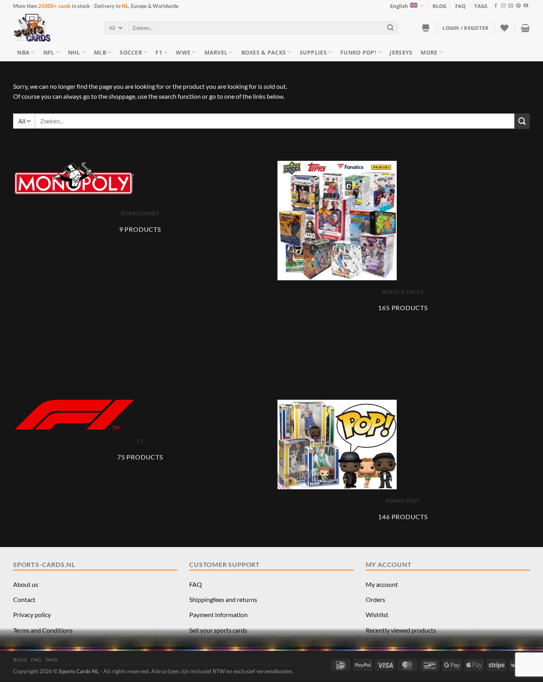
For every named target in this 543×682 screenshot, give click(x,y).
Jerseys (401, 52)
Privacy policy (32, 614)
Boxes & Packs (263, 52)
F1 (158, 52)
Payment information (218, 614)
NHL (74, 52)
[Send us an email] (510, 6)
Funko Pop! (358, 52)
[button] (465, 28)
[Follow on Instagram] (503, 6)
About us (25, 584)
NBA (23, 52)
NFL (48, 52)
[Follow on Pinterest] (518, 6)
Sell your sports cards (218, 630)
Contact (24, 599)
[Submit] (391, 27)
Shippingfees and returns (223, 599)
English (399, 6)
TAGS (480, 6)
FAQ (460, 6)
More (429, 52)
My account (382, 584)
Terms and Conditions (43, 630)
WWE (183, 52)
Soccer (131, 52)
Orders (375, 599)
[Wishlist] (504, 28)
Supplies (313, 52)
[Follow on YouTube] (526, 6)
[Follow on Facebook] (495, 6)
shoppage (122, 96)
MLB (100, 52)
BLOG (439, 6)
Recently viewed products (401, 630)
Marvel (216, 52)
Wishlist (377, 614)
